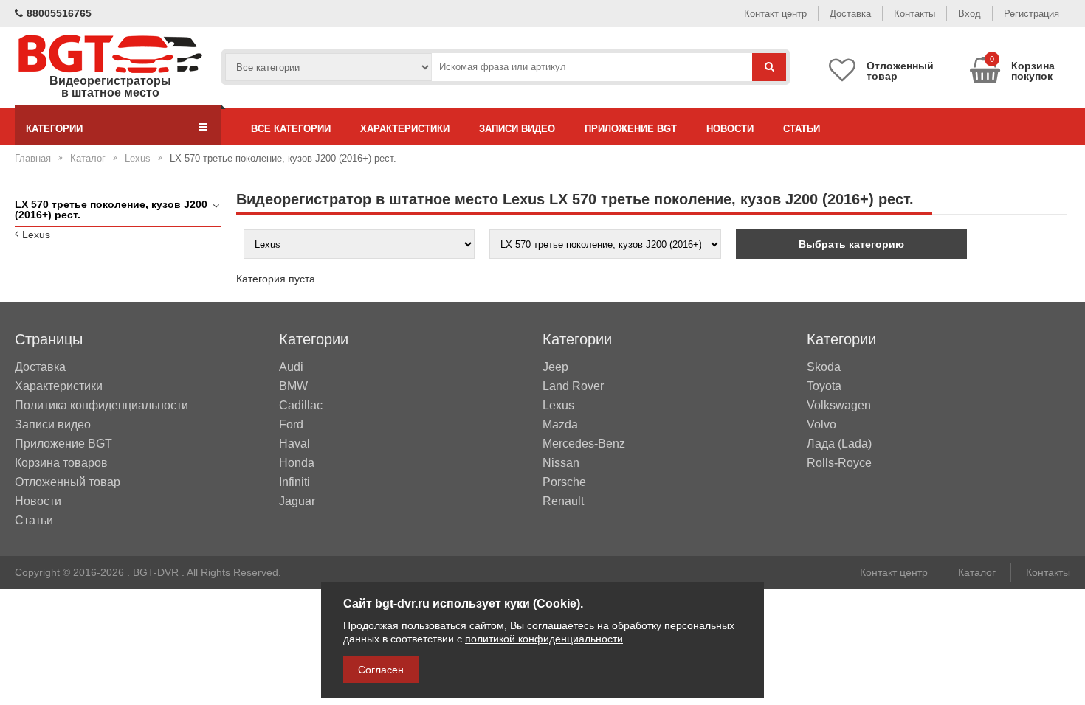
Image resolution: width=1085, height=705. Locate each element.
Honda (296, 463)
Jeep (555, 367)
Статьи (801, 128)
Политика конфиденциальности (101, 405)
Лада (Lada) (839, 444)
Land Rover (573, 386)
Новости (730, 128)
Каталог (88, 158)
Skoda (824, 367)
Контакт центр (775, 13)
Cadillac (301, 405)
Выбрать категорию (851, 244)
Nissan (560, 463)
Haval (294, 444)
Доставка (850, 13)
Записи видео (517, 128)
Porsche (564, 482)
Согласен (381, 670)
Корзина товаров (61, 462)
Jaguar (297, 501)
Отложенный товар (67, 482)
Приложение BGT (631, 128)
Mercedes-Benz (583, 444)
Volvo (821, 425)
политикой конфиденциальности (544, 639)
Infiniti (294, 482)
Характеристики (405, 128)
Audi (291, 367)
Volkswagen (839, 405)
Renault (563, 501)
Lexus (138, 158)
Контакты (914, 13)
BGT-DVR (156, 572)
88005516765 (59, 13)
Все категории (291, 128)
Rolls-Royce (839, 463)
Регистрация (1031, 13)
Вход (969, 13)
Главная (33, 158)
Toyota (824, 386)
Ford (291, 425)
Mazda (560, 425)
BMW (293, 386)
